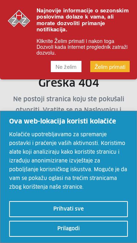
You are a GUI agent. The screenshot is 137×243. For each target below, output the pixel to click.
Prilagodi (68, 228)
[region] (68, 177)
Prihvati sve (68, 209)
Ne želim (66, 66)
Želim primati (110, 66)
